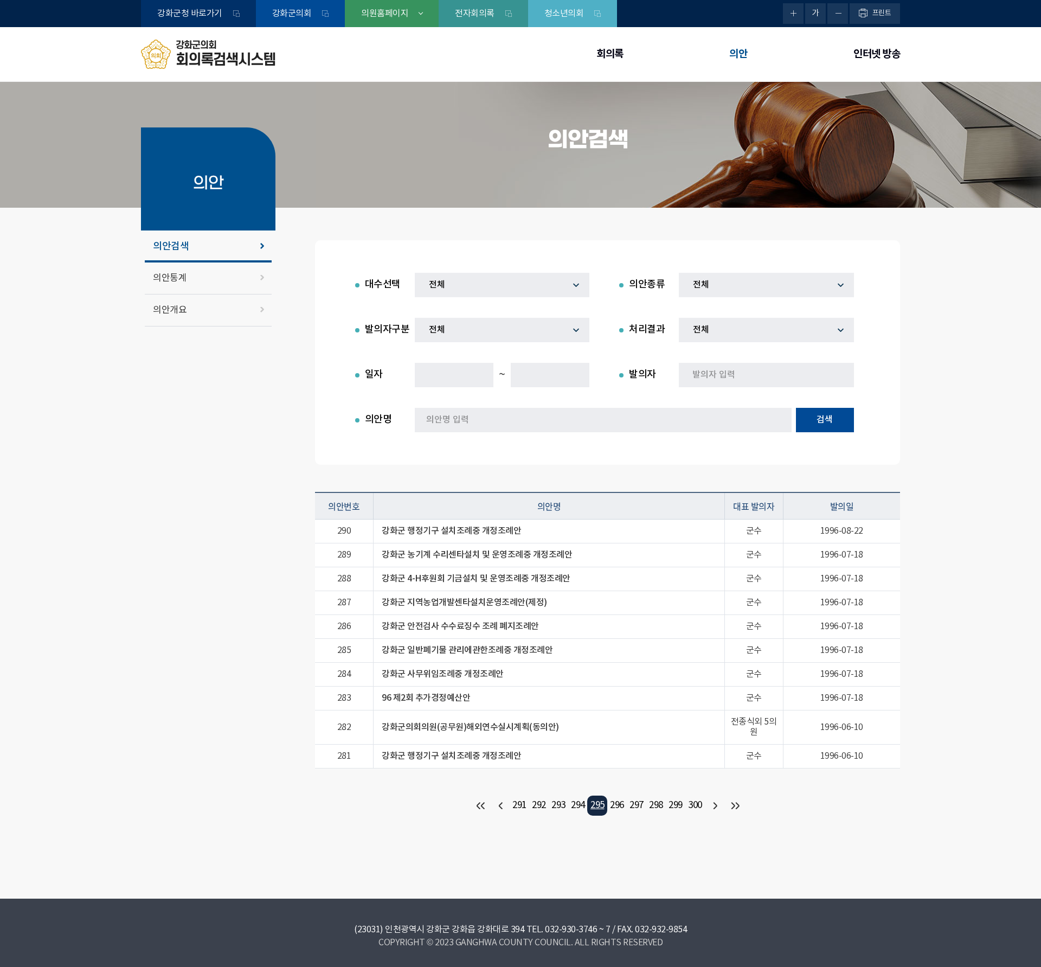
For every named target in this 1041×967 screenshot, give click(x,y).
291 (519, 805)
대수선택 (383, 284)
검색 (825, 420)
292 (539, 805)
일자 (374, 374)
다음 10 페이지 (714, 806)
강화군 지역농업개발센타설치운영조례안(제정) (464, 602)
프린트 (881, 13)
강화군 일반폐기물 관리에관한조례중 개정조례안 (467, 650)
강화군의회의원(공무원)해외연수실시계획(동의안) (470, 727)
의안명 (378, 419)
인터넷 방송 (876, 54)
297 (636, 805)
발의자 (642, 374)
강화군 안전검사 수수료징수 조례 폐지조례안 (460, 626)
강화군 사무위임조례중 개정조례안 (443, 674)
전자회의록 (474, 13)
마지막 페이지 (734, 806)
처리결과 (647, 329)
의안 (738, 54)
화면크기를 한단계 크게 (793, 13)
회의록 (610, 54)
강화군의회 (292, 13)
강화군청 (189, 13)
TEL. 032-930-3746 (561, 929)
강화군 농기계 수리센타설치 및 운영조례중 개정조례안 (477, 555)
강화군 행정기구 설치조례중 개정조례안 (451, 531)
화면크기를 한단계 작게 (837, 13)
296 (617, 805)
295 (597, 805)
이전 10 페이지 (500, 806)
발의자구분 (387, 329)
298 (656, 805)
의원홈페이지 (384, 13)
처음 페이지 (480, 806)
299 (676, 805)
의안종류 (647, 284)
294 (578, 805)
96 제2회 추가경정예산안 (426, 698)
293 (558, 805)
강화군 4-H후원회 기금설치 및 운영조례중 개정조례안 (476, 579)
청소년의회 (564, 13)
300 (695, 805)
